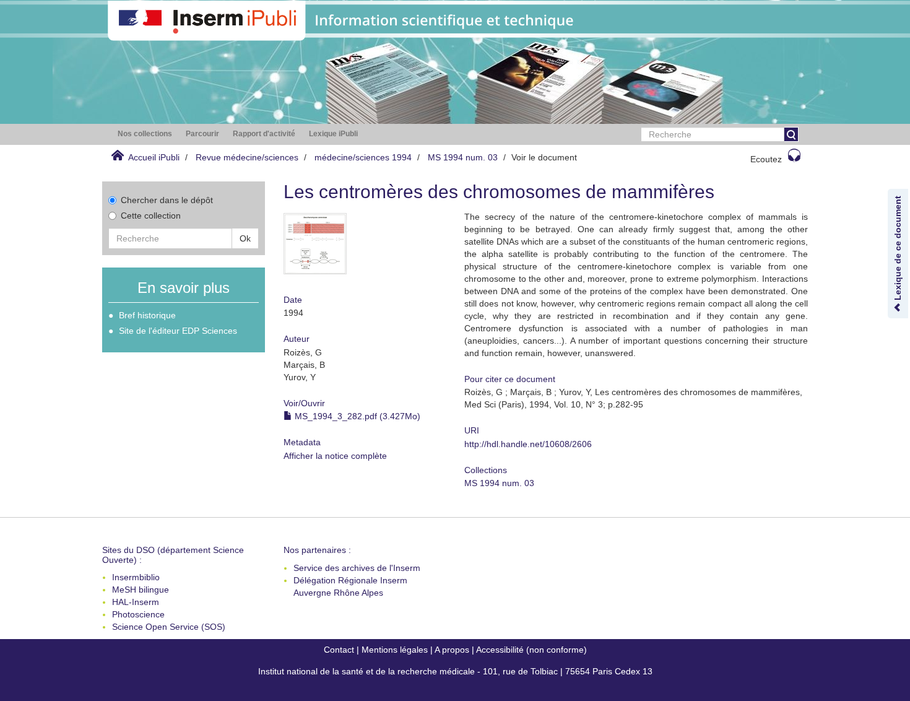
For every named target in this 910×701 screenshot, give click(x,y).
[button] (144, 134)
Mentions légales (395, 650)
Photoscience (138, 614)
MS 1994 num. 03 (463, 157)
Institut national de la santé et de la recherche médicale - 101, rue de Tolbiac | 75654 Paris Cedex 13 (455, 671)
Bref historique (147, 315)
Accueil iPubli (154, 157)
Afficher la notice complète (335, 456)
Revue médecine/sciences (247, 157)
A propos (452, 650)
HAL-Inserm (135, 602)
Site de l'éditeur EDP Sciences (178, 331)
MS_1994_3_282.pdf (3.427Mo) (356, 416)
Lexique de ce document (898, 249)
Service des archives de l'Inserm (356, 568)
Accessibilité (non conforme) (531, 650)
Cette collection (151, 215)
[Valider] (791, 134)
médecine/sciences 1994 (363, 157)
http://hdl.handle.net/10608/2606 (528, 444)
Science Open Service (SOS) (168, 627)
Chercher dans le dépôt (167, 200)
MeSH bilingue (140, 589)
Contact (339, 650)
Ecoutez (766, 159)
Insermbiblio (136, 577)
